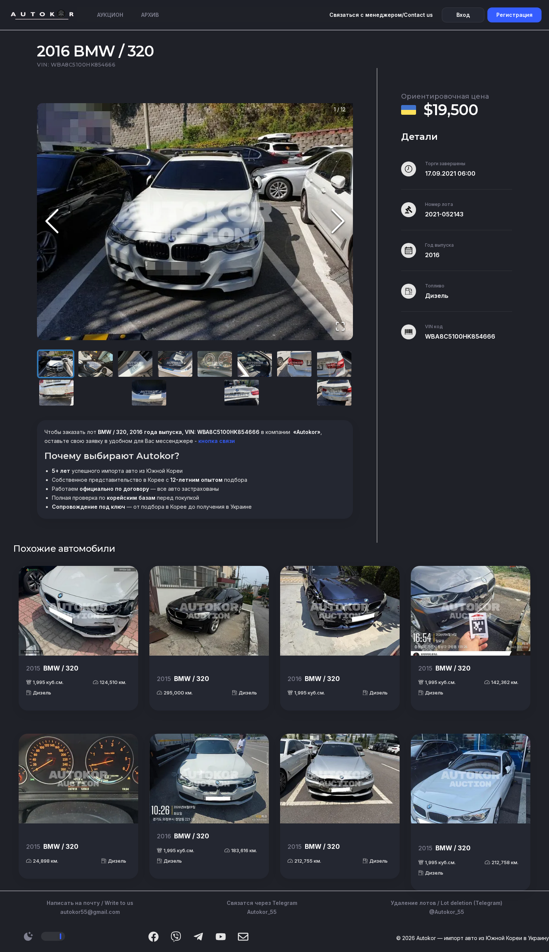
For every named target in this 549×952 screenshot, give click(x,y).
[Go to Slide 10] (149, 392)
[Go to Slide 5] (214, 363)
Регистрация (514, 15)
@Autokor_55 (446, 912)
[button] (195, 222)
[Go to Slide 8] (334, 363)
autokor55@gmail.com (90, 912)
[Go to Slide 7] (294, 363)
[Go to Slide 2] (95, 363)
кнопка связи (216, 441)
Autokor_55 (262, 912)
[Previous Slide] (52, 222)
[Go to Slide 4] (175, 363)
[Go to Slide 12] (334, 392)
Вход (463, 15)
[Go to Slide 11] (241, 392)
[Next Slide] (338, 222)
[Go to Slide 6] (254, 363)
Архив (150, 15)
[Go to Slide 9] (56, 392)
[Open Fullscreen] (340, 327)
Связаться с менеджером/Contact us (381, 15)
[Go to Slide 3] (135, 363)
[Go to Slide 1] (55, 363)
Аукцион (110, 15)
